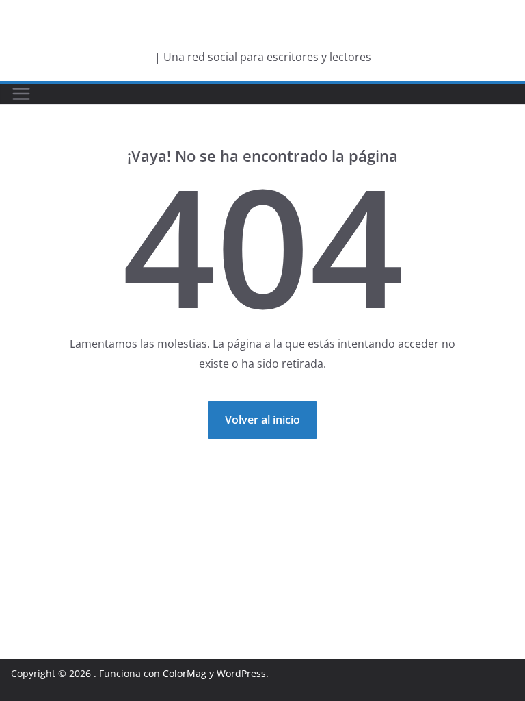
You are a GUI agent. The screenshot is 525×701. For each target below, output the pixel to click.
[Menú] (21, 94)
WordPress (241, 673)
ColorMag (184, 673)
